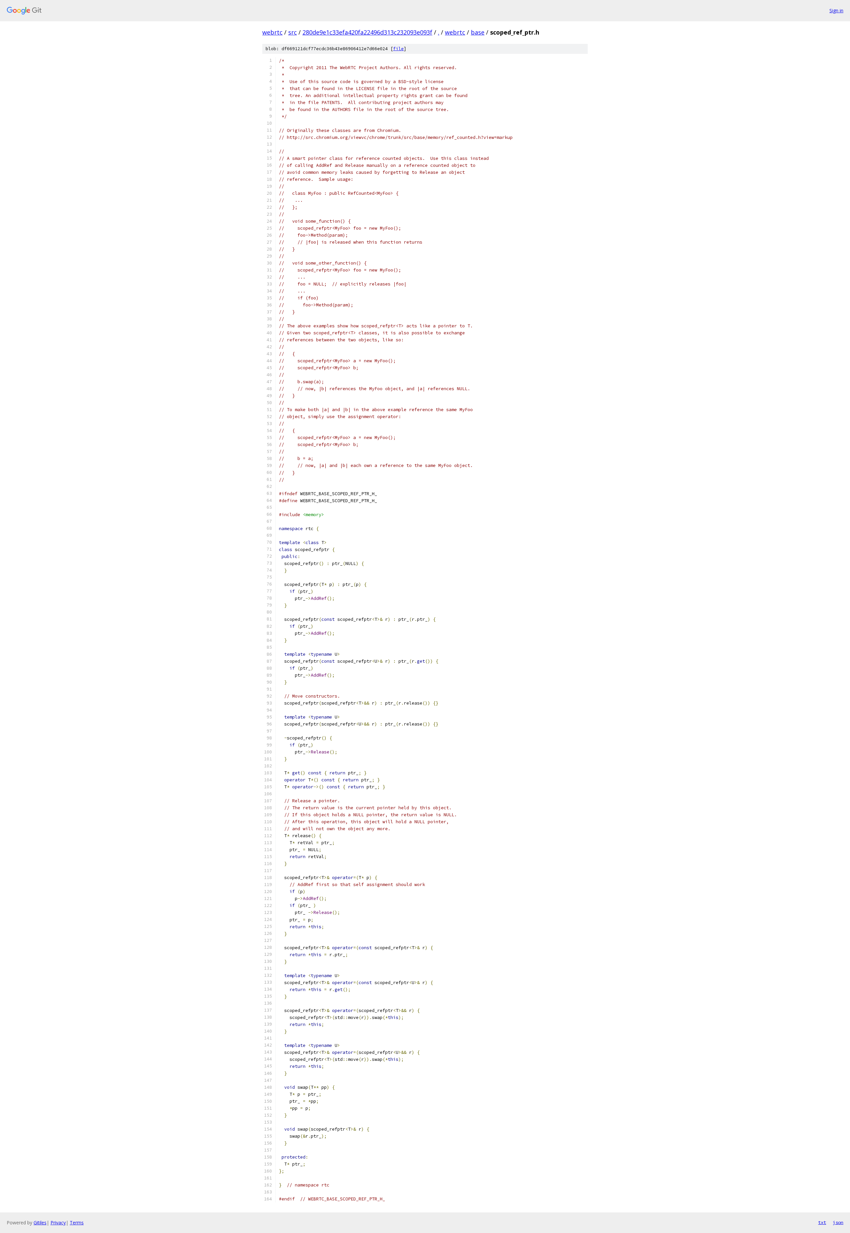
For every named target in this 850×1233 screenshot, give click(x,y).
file (398, 49)
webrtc (272, 32)
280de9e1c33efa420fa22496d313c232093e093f (367, 32)
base (477, 32)
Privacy (58, 1222)
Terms (77, 1222)
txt (822, 1222)
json (838, 1222)
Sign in (836, 10)
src (292, 32)
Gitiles (40, 1222)
